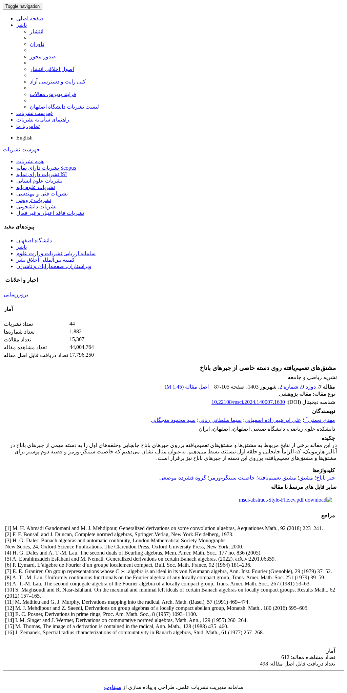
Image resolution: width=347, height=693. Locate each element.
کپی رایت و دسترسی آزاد (58, 82)
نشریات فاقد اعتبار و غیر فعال (50, 213)
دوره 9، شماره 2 (298, 387)
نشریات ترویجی (33, 200)
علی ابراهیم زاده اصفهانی (273, 420)
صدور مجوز (43, 56)
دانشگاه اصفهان (34, 240)
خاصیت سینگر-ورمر (232, 478)
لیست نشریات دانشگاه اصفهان (64, 107)
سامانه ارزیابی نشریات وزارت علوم (56, 253)
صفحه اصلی (30, 18)
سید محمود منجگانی (173, 420)
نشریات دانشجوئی (36, 206)
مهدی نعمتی (320, 420)
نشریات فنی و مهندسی (42, 193)
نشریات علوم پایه (35, 187)
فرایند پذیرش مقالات (53, 94)
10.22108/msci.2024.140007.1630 (248, 402)
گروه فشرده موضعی (182, 478)
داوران (37, 44)
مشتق (306, 478)
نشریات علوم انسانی (39, 181)
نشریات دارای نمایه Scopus (46, 168)
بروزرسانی (16, 294)
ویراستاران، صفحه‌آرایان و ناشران (53, 266)
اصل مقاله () (187, 387)
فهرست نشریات (34, 113)
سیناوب (112, 687)
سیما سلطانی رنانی (220, 420)
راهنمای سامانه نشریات (42, 120)
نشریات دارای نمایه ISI (41, 174)
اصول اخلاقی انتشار (52, 69)
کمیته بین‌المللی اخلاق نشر (45, 260)
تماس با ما (28, 126)
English (24, 138)
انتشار (36, 31)
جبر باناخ (325, 478)
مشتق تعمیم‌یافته (277, 478)
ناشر (21, 25)
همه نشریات (30, 161)
